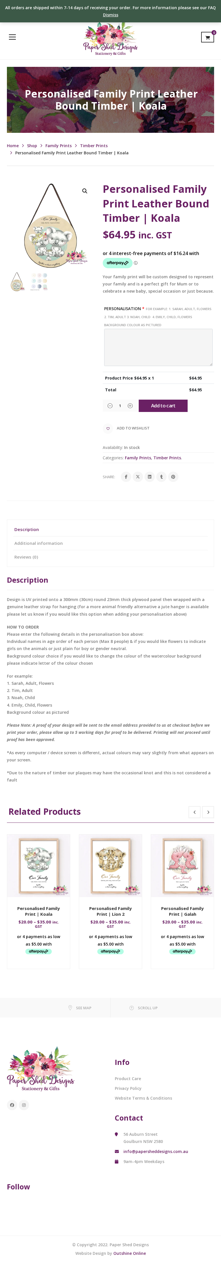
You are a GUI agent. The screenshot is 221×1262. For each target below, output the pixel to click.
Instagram (24, 1105)
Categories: (113, 457)
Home (13, 145)
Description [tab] (26, 529)
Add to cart (163, 405)
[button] (85, 191)
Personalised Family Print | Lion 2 (110, 911)
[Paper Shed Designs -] (110, 37)
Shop (32, 145)
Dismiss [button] (110, 14)
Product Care (128, 1078)
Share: (109, 476)
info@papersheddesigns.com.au (155, 1151)
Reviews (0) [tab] (26, 557)
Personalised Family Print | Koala (38, 911)
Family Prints (58, 145)
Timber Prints (94, 145)
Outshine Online (129, 1253)
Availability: (113, 447)
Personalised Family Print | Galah (182, 911)
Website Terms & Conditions (143, 1098)
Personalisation (158, 316)
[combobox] (158, 284)
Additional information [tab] (38, 543)
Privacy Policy (128, 1088)
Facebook (12, 1105)
